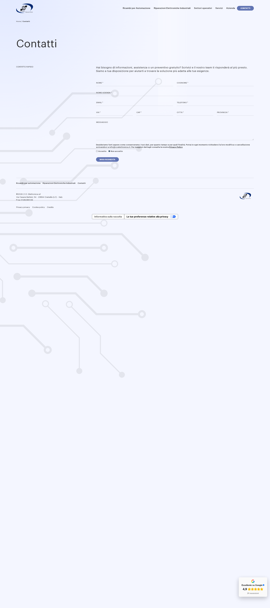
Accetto (102, 151)
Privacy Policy (176, 147)
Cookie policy (38, 207)
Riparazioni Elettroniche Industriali (172, 8)
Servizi (219, 8)
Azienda (230, 8)
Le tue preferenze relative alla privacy (147, 216)
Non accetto (117, 151)
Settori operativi (203, 8)
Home (18, 21)
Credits (50, 207)
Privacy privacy (23, 207)
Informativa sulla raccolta (108, 216)
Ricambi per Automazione (136, 8)
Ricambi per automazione (28, 183)
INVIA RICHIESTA (107, 159)
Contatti (245, 8)
